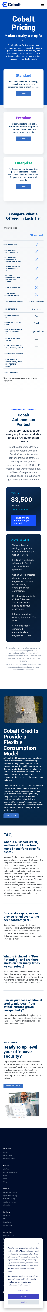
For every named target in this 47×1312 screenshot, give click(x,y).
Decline (23, 1302)
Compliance (7, 1222)
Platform (6, 1169)
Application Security (10, 1196)
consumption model (14, 48)
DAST (5, 1179)
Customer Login (8, 1236)
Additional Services (10, 1202)
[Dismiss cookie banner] (38, 1243)
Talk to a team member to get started (22, 521)
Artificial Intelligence (10, 1172)
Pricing (5, 1152)
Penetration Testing (10, 1193)
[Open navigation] (42, 4)
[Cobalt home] (11, 4)
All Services (7, 1205)
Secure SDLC (7, 1225)
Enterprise (6, 1216)
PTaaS (5, 1176)
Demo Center (7, 1155)
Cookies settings (23, 1290)
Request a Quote (9, 1159)
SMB (5, 1219)
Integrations (7, 1182)
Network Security (9, 1199)
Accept (23, 1296)
